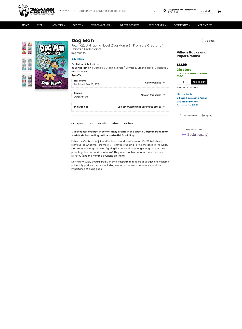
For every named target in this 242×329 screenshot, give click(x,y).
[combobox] (67, 10)
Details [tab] (102, 123)
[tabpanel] (120, 155)
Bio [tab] (91, 123)
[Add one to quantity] (188, 82)
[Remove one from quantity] (179, 82)
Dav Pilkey (77, 59)
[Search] (153, 10)
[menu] (121, 25)
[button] (180, 11)
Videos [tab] (115, 123)
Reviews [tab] (128, 123)
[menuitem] (25, 25)
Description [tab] (77, 123)
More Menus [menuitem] (205, 25)
